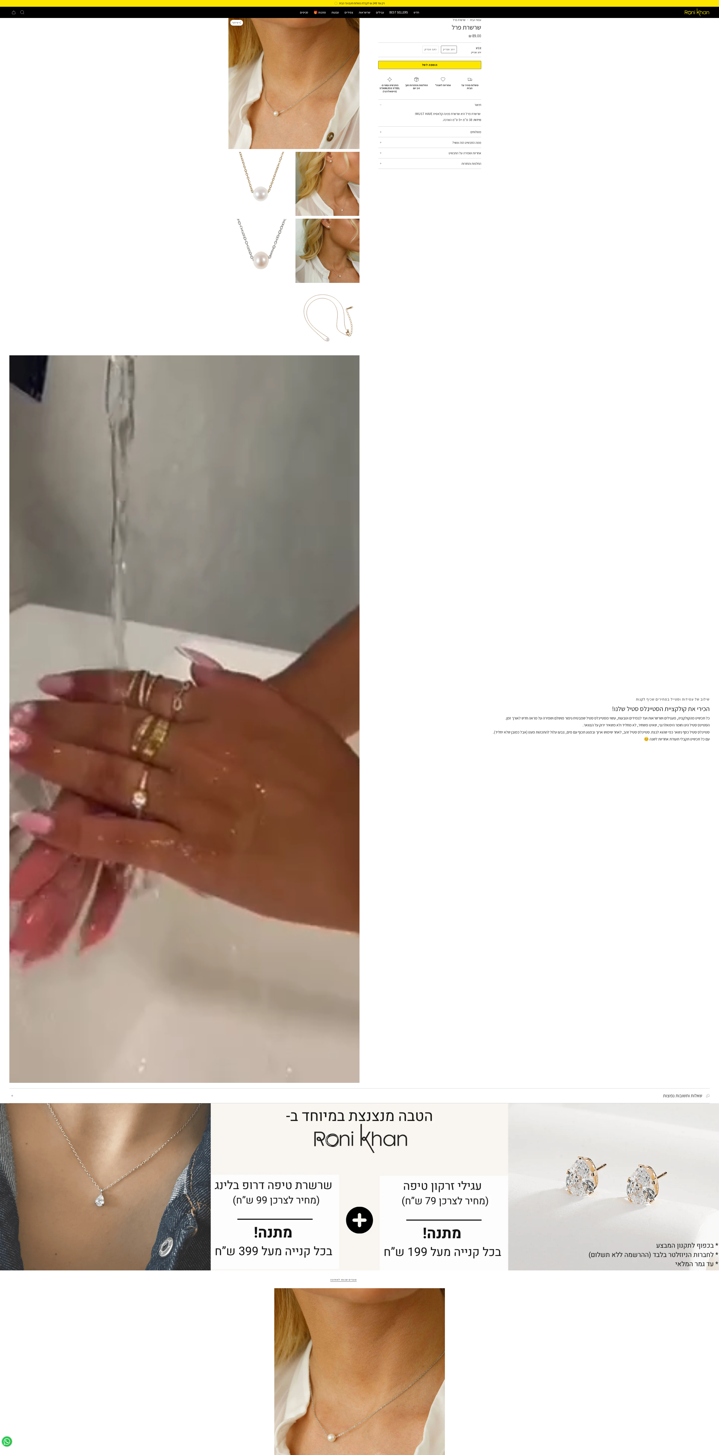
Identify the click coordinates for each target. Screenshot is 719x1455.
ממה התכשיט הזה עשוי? (466, 142)
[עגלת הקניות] (13, 12)
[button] (416, 12)
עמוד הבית (475, 20)
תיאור (477, 105)
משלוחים (475, 132)
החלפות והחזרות (471, 163)
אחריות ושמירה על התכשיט (465, 153)
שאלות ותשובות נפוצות (682, 1096)
